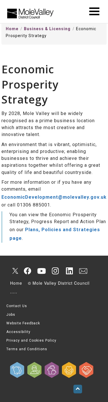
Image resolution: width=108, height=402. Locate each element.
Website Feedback (23, 323)
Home (12, 29)
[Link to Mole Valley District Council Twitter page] (14, 271)
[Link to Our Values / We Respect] (86, 370)
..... (13, 291)
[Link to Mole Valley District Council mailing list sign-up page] (83, 271)
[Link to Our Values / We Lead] (52, 370)
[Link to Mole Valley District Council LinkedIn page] (69, 271)
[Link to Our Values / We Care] (69, 370)
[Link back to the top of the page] (77, 389)
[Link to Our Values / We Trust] (34, 370)
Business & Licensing (47, 29)
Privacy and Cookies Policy (31, 340)
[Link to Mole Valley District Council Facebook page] (27, 271)
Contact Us (16, 306)
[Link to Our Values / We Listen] (17, 370)
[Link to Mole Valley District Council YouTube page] (41, 271)
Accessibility (18, 332)
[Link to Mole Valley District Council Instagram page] (55, 271)
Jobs (10, 315)
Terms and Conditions (26, 349)
